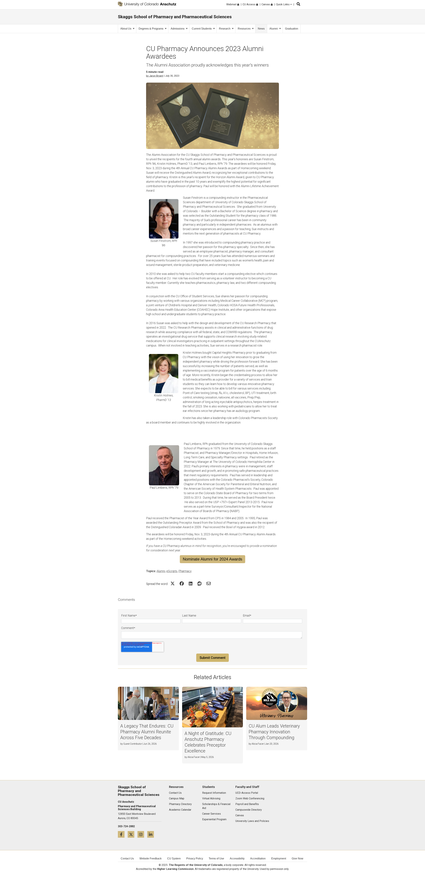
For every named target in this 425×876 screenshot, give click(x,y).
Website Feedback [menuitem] (150, 858)
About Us (125, 28)
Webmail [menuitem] (231, 4)
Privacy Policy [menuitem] (194, 858)
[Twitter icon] (132, 834)
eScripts (171, 571)
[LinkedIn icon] (151, 834)
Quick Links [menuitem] (283, 4)
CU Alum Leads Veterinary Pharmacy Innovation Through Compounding (274, 731)
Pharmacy (185, 571)
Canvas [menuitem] (266, 4)
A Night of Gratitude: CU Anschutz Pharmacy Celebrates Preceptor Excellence (208, 742)
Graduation (291, 28)
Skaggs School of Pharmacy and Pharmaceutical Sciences (175, 16)
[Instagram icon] (142, 834)
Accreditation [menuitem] (258, 858)
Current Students (202, 28)
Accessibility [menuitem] (237, 858)
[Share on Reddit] (199, 583)
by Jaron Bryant (154, 75)
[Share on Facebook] (181, 583)
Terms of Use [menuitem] (216, 858)
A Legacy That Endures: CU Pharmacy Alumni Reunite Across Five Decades (146, 731)
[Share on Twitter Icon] (172, 583)
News (261, 28)
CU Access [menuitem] (249, 4)
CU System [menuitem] (174, 858)
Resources (244, 28)
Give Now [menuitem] (297, 858)
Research (224, 28)
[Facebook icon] (123, 834)
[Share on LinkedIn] (190, 583)
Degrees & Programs (151, 28)
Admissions (177, 28)
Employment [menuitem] (278, 858)
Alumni (273, 28)
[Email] (208, 583)
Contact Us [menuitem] (127, 858)
